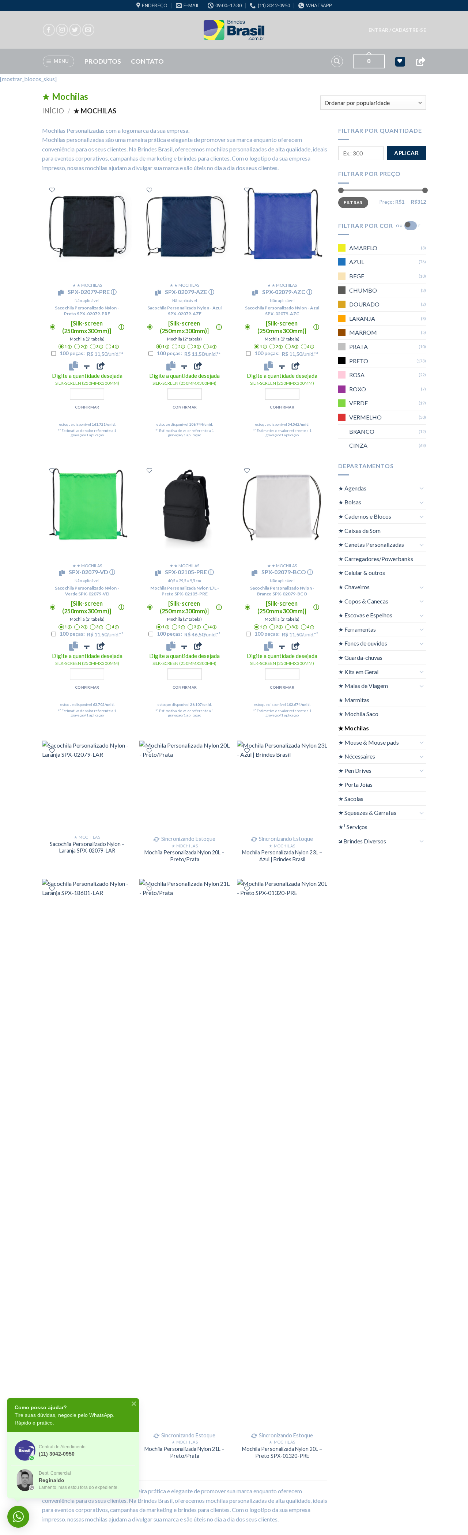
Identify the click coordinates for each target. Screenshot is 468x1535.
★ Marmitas (353, 699)
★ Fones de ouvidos (362, 643)
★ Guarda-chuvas (360, 657)
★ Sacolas (350, 798)
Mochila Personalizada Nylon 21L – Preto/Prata (184, 1452)
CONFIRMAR (87, 407)
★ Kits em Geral (358, 671)
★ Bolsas (349, 502)
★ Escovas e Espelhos (365, 615)
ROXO (357, 388)
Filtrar (353, 202)
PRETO (358, 360)
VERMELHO (365, 416)
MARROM (363, 332)
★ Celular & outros (361, 572)
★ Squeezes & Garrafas (367, 812)
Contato (147, 61)
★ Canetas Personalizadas (371, 544)
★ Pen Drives (354, 770)
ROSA (357, 374)
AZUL (356, 261)
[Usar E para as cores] (410, 225)
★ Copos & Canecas (363, 600)
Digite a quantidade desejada (87, 379)
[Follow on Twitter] (75, 30)
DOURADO (364, 304)
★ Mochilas (353, 728)
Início (53, 111)
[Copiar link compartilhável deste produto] (100, 366)
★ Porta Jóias (355, 784)
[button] (397, 30)
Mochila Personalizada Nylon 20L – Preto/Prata (184, 855)
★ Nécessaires (356, 756)
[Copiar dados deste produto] (73, 366)
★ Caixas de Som (359, 530)
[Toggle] (421, 488)
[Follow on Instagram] (62, 30)
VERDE (358, 402)
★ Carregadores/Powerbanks (375, 558)
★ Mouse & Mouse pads (368, 741)
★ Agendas (352, 487)
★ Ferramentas (357, 628)
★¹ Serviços (352, 826)
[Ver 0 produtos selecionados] (400, 62)
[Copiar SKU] (62, 293)
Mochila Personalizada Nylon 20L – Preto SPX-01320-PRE (282, 1452)
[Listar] (52, 190)
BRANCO (361, 431)
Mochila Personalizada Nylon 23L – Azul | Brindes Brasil (282, 855)
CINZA (358, 445)
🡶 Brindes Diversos (362, 840)
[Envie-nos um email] (88, 30)
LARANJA (362, 318)
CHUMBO (363, 289)
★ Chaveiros (354, 586)
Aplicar (406, 153)
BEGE (356, 275)
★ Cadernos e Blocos (364, 516)
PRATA (358, 346)
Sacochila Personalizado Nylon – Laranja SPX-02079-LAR (87, 847)
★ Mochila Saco (358, 713)
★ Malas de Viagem (363, 685)
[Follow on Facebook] (49, 30)
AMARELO (363, 247)
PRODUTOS (102, 61)
